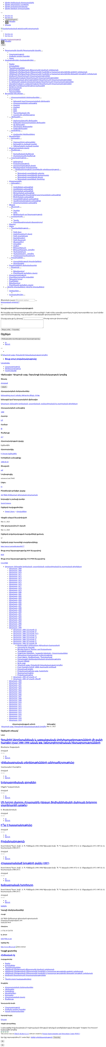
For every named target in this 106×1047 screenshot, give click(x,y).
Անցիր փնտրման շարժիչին (17, 4)
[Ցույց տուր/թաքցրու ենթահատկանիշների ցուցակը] (10, 117)
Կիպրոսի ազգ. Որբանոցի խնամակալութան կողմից (40, 665)
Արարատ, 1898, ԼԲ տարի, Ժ (25, 677)
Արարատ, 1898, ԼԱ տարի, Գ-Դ (25, 633)
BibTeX (7, 344)
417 (2, 437)
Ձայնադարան (15, 88)
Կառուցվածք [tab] (10, 370)
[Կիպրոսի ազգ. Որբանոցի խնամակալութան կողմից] (24, 355)
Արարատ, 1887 (15, 606)
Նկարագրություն (16, 54)
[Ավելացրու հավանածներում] (1, 348)
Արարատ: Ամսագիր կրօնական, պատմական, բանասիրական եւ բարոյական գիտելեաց (39, 404)
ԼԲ (2, 420)
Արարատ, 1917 (15, 716)
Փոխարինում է (19, 248)
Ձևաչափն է (18, 242)
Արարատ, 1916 (15, 714)
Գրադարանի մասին (14, 50)
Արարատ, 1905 (15, 693)
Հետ (3, 45)
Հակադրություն (11, 19)
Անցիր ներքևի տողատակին (17, 8)
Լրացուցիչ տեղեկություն (24, 115)
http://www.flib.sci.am (8, 947)
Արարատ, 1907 (15, 696)
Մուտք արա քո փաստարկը (55, 318)
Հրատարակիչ (15, 181)
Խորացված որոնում (10, 302)
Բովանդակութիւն (25, 675)
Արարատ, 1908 (15, 698)
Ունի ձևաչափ (19, 240)
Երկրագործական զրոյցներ (18, 782)
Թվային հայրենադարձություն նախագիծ (27, 86)
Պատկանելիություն (20, 228)
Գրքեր (11, 64)
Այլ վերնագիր (19, 124)
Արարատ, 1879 (15, 590)
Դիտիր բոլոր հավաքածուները (18, 979)
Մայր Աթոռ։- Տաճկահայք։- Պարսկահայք (34, 657)
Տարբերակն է (19, 238)
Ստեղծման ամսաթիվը (23, 187)
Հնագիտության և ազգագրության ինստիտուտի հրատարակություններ (40, 84)
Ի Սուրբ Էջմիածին (9, 454)
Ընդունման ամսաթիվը (23, 191)
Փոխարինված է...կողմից (23, 250)
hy (1, 487)
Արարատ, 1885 (15, 602)
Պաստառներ (15, 91)
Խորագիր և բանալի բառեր (25, 144)
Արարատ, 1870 (15, 572)
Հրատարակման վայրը (19, 148)
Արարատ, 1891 (15, 614)
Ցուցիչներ (9, 93)
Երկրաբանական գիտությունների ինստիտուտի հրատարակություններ (40, 80)
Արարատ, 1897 (15, 626)
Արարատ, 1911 (15, 704)
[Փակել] (1, 304)
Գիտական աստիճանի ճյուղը (30, 177)
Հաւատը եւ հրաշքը (25, 647)
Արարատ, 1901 (15, 685)
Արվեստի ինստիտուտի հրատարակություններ (29, 76)
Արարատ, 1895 (15, 622)
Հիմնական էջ (8, 955)
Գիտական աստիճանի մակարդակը (33, 175)
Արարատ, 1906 (15, 695)
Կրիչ (15, 212)
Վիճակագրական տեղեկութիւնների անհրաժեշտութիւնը (37, 762)
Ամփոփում (18, 161)
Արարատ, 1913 (15, 708)
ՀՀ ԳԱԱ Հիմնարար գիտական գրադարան (19, 495)
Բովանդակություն (21, 163)
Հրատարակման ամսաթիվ (25, 203)
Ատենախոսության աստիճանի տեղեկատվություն (37, 169)
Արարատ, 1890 (15, 612)
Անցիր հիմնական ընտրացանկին (19, 3)
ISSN (15, 109)
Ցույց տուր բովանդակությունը (21, 359)
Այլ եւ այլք (21, 663)
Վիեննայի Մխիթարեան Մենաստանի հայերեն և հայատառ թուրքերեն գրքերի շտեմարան (48, 72)
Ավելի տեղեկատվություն (41, 1037)
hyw (9, 15)
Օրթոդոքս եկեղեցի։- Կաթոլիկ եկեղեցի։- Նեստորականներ (42, 653)
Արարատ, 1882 (15, 596)
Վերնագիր (16, 117)
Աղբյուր (12, 224)
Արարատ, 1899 (15, 681)
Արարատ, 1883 (15, 598)
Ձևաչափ (15, 207)
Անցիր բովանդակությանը (16, 6)
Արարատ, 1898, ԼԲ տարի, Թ (25, 643)
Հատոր (16, 105)
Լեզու (11, 226)
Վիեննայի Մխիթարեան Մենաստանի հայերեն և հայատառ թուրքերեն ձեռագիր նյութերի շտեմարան (53, 74)
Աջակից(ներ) (14, 136)
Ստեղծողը (16, 130)
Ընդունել (57, 1037)
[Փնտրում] (36, 300)
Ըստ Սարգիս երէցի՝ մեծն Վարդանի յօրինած (36, 667)
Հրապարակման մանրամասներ (25, 97)
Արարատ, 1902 (15, 687)
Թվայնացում (18, 271)
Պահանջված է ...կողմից (23, 254)
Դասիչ (16, 220)
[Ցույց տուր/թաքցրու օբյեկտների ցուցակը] (35, 60)
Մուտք (8, 25)
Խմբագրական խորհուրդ (17, 885)
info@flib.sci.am (6, 939)
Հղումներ (17, 244)
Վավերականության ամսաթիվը (27, 201)
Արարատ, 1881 (15, 594)
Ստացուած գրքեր (25, 669)
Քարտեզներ (14, 90)
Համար (16, 107)
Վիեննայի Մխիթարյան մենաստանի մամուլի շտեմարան (33, 70)
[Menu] (1, 12)
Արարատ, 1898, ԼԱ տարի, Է (24, 639)
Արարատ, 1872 (15, 576)
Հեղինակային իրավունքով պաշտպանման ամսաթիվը (37, 195)
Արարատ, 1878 (15, 588)
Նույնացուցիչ (17, 216)
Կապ (11, 58)
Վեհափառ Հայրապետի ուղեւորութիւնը (34, 655)
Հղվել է (16, 246)
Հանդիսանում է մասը (22, 234)
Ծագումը (15, 267)
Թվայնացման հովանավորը (25, 167)
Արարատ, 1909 (15, 700)
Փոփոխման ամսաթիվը (23, 197)
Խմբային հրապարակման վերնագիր (29, 122)
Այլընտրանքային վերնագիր (25, 121)
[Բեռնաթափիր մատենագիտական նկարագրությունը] (4, 815)
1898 (2, 412)
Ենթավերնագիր (20, 128)
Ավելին (4, 906)
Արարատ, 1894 (15, 620)
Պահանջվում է (19, 252)
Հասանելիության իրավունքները (27, 261)
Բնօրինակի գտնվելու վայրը (25, 273)
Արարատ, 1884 (15, 600)
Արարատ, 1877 (15, 586)
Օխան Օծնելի (23, 661)
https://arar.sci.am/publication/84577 (12, 546)
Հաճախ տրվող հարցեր (19, 56)
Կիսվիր (12, 21)
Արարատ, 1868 (15, 568)
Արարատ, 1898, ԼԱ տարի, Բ (25, 631)
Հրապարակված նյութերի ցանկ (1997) (25, 863)
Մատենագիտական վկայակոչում (28, 222)
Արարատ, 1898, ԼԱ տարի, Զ (25, 637)
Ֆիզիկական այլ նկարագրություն (27, 214)
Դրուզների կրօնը (24, 651)
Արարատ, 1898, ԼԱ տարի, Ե (25, 635)
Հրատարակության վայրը (24, 165)
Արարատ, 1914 (15, 710)
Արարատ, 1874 (15, 580)
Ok (2, 1041)
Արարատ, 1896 (15, 624)
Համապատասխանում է (24, 256)
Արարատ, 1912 (15, 706)
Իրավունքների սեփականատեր (23, 265)
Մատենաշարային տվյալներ (21, 277)
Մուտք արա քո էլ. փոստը (12, 318)
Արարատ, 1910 (15, 702)
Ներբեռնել (5, 363)
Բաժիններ (13, 281)
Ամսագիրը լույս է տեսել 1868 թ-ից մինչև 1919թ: (20, 395)
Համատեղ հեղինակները (24, 134)
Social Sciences (6, 503)
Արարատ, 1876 (15, 584)
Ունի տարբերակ (20, 236)
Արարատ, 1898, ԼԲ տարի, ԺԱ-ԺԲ (27, 679)
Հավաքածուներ (12, 60)
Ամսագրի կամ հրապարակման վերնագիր (31, 101)
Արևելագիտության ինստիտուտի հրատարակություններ (34, 78)
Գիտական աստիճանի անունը (30, 173)
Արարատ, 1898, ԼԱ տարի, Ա (25, 630)
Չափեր (16, 210)
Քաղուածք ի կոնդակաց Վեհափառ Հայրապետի (38, 645)
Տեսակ (12, 205)
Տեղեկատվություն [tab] (13, 369)
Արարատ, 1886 (15, 604)
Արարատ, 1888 (15, 608)
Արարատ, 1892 (15, 616)
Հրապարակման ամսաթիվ (25, 103)
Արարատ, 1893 (15, 618)
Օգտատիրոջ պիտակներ (24, 142)
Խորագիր (15, 138)
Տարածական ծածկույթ (23, 154)
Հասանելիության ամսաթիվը (26, 199)
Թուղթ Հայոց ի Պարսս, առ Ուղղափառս (34, 649)
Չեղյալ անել (6, 329)
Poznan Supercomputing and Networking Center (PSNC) (61, 1034)
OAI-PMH (4, 563)
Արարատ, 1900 (15, 683)
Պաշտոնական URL (21, 113)
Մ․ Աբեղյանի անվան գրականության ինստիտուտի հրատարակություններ (41, 82)
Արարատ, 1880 (15, 592)
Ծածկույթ (15, 150)
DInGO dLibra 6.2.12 (21, 1034)
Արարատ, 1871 (15, 574)
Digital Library (10, 511)
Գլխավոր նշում (15, 279)
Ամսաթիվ (15, 183)
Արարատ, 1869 (15, 570)
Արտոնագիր (18, 263)
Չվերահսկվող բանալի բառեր (26, 146)
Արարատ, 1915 (15, 712)
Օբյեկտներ (14, 291)
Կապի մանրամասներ (14, 1011)
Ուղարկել (15, 329)
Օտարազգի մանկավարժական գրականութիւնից (39, 659)
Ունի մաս (17, 232)
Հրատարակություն (17, 275)
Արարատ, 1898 (15, 628)
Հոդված (4, 383)
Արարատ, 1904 (15, 691)
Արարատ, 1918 (15, 718)
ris (6, 342)
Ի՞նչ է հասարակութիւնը (16, 825)
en (12, 15)
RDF (2, 555)
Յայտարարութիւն (25, 673)
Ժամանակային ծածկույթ (24, 156)
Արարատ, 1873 (15, 578)
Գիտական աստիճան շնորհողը (31, 179)
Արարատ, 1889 (15, 610)
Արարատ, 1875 (15, 582)
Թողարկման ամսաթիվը (23, 193)
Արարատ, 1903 (15, 689)
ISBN (15, 111)
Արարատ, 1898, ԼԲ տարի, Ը (25, 641)
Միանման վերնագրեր (23, 126)
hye (6, 15)
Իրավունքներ (17, 257)
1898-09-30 (4, 462)
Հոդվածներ (14, 66)
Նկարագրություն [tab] (12, 367)
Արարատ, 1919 (15, 720)
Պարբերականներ (17, 68)
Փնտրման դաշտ (8, 300)
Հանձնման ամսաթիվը (23, 189)
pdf (2, 470)
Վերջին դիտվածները (16, 287)
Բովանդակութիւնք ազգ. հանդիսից (32, 671)
